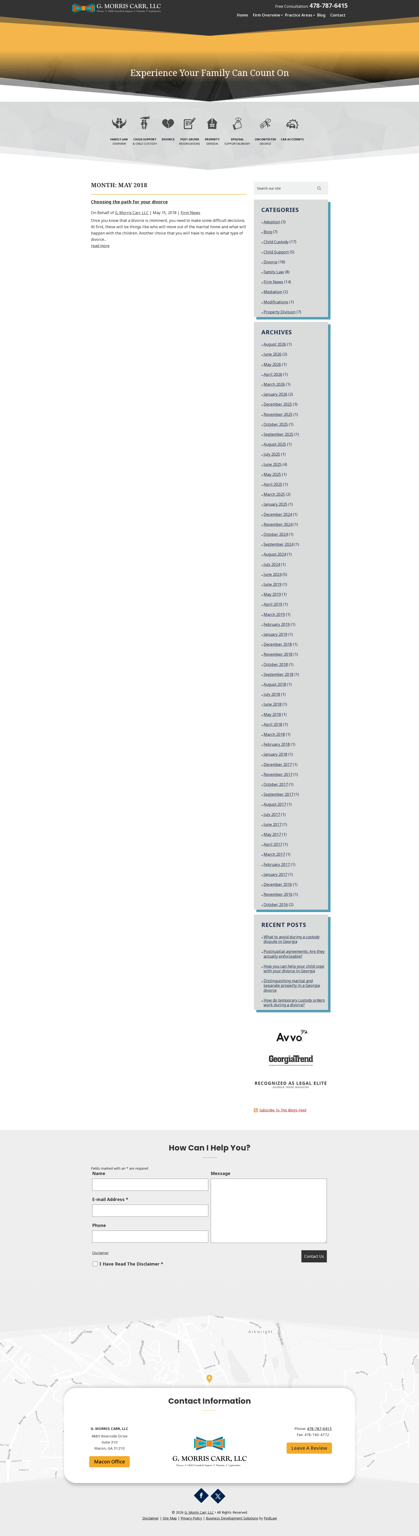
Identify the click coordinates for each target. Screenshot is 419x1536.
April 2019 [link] (273, 604)
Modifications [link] (276, 302)
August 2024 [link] (275, 554)
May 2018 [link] (272, 714)
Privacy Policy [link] (191, 1518)
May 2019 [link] (272, 594)
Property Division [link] (280, 312)
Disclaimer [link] (100, 1253)
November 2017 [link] (278, 774)
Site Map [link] (170, 1518)
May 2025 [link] (272, 474)
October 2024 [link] (276, 534)
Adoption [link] (272, 222)
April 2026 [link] (273, 374)
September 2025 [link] (278, 434)
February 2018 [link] (277, 744)
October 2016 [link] (276, 904)
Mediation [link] (273, 291)
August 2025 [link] (275, 444)
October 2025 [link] (276, 424)
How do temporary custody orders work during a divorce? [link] (294, 1002)
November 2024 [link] (278, 524)
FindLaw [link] (270, 1518)
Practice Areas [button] (298, 15)
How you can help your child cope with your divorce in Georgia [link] (294, 969)
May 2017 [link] (272, 834)
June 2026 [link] (273, 354)
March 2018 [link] (274, 734)
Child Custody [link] (276, 241)
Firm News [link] (190, 212)
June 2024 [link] (273, 574)
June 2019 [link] (273, 584)
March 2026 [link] (274, 384)
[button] (201, 1495)
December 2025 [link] (278, 404)
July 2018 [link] (272, 694)
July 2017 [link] (272, 814)
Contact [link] (338, 15)
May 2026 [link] (272, 364)
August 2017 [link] (275, 804)
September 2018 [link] (278, 674)
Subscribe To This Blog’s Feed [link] (282, 1110)
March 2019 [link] (274, 614)
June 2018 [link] (273, 704)
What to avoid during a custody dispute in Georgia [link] (292, 939)
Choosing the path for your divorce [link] (129, 202)
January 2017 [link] (275, 874)
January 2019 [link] (275, 634)
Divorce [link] (270, 262)
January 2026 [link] (275, 394)
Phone (99, 1225)
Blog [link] (321, 15)
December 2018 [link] (278, 644)
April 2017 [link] (273, 844)
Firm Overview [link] (266, 15)
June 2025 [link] (273, 464)
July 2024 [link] (272, 564)
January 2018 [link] (275, 754)
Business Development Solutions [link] (232, 1518)
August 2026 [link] (275, 344)
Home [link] (242, 15)
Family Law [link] (274, 272)
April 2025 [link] (273, 484)
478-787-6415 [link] (328, 5)
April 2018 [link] (273, 724)
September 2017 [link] (278, 794)
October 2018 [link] (276, 664)
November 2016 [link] (278, 894)
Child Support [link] (276, 252)
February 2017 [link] (277, 864)
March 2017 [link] (274, 854)
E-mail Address (110, 1199)
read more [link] (100, 245)
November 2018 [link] (278, 654)
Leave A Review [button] (309, 1448)
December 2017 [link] (278, 764)
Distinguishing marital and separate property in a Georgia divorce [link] (292, 985)
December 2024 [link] (278, 514)
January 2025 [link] (275, 504)
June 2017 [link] (273, 824)
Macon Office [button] (109, 1461)
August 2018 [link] (275, 684)
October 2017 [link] (276, 784)
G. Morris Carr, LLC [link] (132, 212)
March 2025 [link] (274, 494)
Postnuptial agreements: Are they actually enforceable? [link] (294, 954)
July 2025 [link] (272, 454)
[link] (117, 12)
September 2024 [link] (278, 544)
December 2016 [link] (278, 884)
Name (98, 1173)
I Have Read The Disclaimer (131, 1263)
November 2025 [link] (278, 414)
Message (220, 1173)
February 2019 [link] (277, 624)
